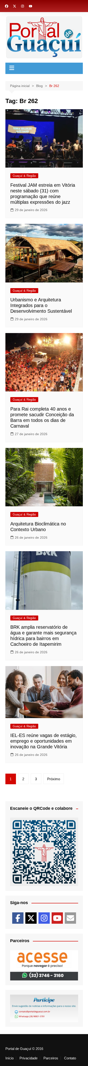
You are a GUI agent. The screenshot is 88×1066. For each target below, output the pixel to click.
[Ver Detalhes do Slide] (44, 980)
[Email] (70, 918)
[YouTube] (57, 918)
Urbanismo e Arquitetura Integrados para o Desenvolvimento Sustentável (41, 305)
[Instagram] (44, 918)
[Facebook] (17, 918)
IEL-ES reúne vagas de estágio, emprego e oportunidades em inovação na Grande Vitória (43, 741)
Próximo (53, 779)
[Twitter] (31, 918)
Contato (70, 1058)
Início (9, 1058)
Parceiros (50, 1058)
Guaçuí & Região (24, 176)
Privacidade (28, 1058)
